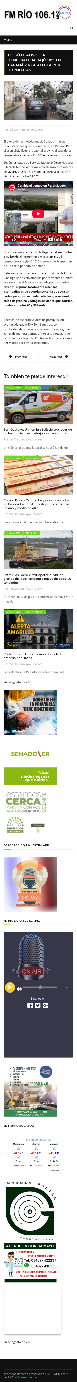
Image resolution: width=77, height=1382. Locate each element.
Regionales (32, 387)
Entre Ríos (32, 533)
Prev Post (21, 356)
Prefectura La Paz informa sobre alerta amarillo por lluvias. (33, 656)
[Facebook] (30, 1007)
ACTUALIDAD (13, 387)
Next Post (56, 356)
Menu (10, 40)
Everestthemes (27, 1377)
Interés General (35, 612)
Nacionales (32, 458)
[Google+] (45, 1007)
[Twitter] (37, 1007)
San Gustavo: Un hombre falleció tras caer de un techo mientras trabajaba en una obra (38, 431)
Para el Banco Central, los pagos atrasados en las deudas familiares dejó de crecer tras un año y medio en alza (36, 504)
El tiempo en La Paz (38, 1139)
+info (62, 1170)
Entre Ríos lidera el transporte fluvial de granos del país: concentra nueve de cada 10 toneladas (37, 579)
